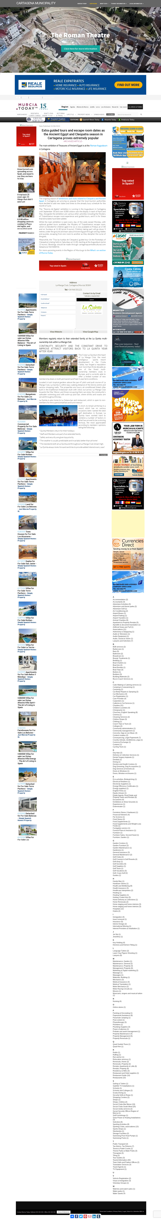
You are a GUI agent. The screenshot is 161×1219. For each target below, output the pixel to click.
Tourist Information (118, 3)
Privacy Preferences (63, 1212)
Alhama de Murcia (82, 107)
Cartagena (93, 3)
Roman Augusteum (98, 145)
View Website (56, 331)
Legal (124, 1211)
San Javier (123, 107)
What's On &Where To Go (47, 114)
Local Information (135, 3)
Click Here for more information (80, 48)
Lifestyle (70, 114)
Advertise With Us (139, 1211)
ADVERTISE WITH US (35, 97)
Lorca (98, 107)
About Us (130, 1211)
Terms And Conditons (106, 1211)
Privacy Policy (117, 1211)
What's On (103, 3)
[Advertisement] (128, 524)
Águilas (72, 107)
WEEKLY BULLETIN (48, 97)
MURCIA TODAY (82, 3)
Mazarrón (115, 107)
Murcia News (22, 114)
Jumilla (92, 107)
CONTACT (25, 97)
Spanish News (99, 114)
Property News (84, 114)
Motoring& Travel (60, 114)
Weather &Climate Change (35, 114)
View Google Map (90, 331)
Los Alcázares (106, 107)
